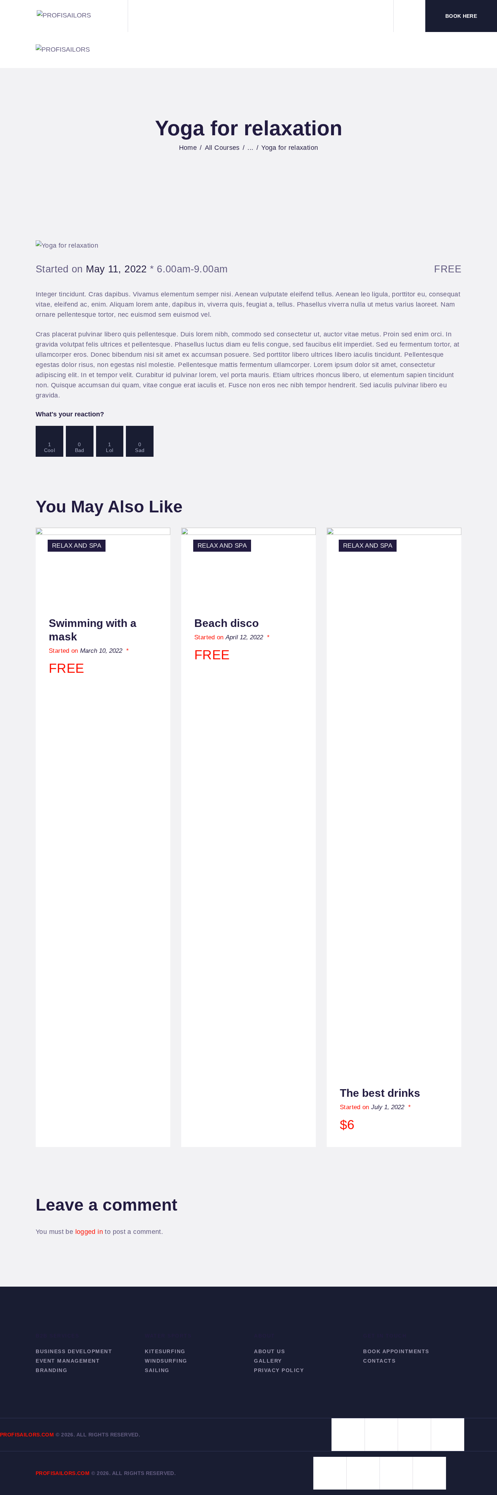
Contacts (379, 1361)
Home (188, 147)
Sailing (157, 1370)
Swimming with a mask (92, 630)
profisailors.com (63, 1473)
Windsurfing (166, 1361)
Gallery (268, 1361)
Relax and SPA (76, 545)
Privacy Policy (279, 1370)
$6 (347, 1124)
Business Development (74, 1351)
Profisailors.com (27, 1435)
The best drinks (380, 1093)
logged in (89, 1231)
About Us (269, 1351)
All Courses (222, 147)
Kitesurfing (165, 1351)
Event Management (68, 1361)
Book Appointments (396, 1351)
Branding (51, 1370)
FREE (66, 668)
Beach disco (226, 623)
